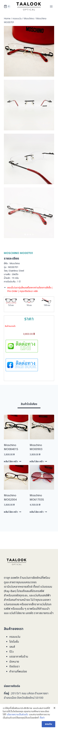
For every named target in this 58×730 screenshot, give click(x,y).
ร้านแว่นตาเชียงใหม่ (31, 578)
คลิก (36, 291)
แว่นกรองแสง (11, 604)
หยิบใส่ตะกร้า (11, 461)
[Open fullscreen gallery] (51, 235)
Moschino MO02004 (10, 497)
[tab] (25, 234)
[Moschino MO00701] (29, 51)
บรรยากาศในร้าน (18, 657)
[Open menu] (51, 6)
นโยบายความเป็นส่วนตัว (17, 714)
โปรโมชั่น (14, 642)
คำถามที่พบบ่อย (18, 672)
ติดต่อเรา (14, 666)
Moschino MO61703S (37, 497)
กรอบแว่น (14, 637)
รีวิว (11, 652)
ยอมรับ (48, 724)
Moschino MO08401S (11, 447)
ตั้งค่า (42, 717)
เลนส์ (12, 647)
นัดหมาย (14, 662)
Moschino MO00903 (36, 447)
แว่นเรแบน (46, 587)
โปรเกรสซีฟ (37, 591)
